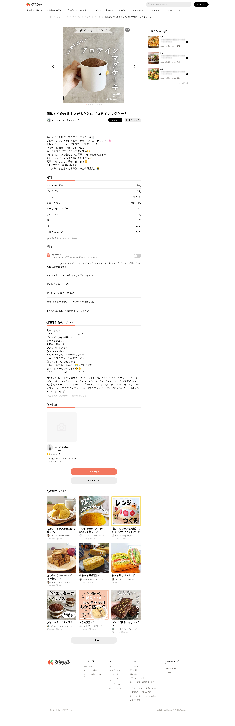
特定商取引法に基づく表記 (140, 692)
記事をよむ (110, 10)
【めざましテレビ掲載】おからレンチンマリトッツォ (126, 530)
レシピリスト (114, 670)
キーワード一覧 (115, 688)
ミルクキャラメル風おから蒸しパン (61, 530)
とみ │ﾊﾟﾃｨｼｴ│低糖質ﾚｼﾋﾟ (124, 535)
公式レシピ (98, 10)
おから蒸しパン (87, 622)
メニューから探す (91, 670)
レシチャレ (169, 672)
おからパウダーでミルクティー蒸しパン (61, 577)
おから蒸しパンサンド (123, 575)
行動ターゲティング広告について (143, 688)
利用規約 (133, 674)
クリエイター (155, 10)
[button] (86, 105)
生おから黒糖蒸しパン (91, 575)
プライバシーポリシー (139, 678)
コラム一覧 (113, 674)
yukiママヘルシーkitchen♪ (60, 535)
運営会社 (133, 670)
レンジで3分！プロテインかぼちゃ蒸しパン (93, 530)
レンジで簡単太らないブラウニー (126, 624)
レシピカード (124, 10)
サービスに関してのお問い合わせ (143, 696)
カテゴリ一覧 (114, 684)
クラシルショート (140, 10)
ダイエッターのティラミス (61, 622)
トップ (112, 666)
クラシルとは (135, 666)
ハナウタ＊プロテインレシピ (65, 120)
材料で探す (88, 666)
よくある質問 (135, 700)
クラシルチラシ (171, 668)
